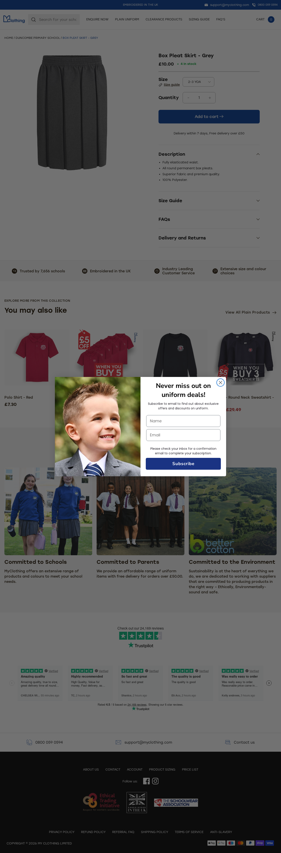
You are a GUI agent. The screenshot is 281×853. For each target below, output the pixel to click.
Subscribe (183, 464)
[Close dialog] (220, 382)
